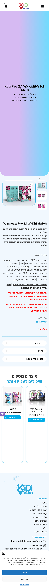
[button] (2, 414)
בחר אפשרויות (37, 420)
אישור (24, 572)
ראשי (33, 94)
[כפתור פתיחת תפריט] (42, 6)
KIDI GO (13, 409)
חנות (20, 94)
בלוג (45, 528)
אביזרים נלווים (40, 520)
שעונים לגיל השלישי (38, 510)
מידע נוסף (24, 579)
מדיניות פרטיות (24, 585)
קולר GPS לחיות (39, 513)
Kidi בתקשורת (40, 524)
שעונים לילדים (21, 97)
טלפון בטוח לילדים (39, 517)
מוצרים (26, 94)
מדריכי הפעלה (40, 531)
